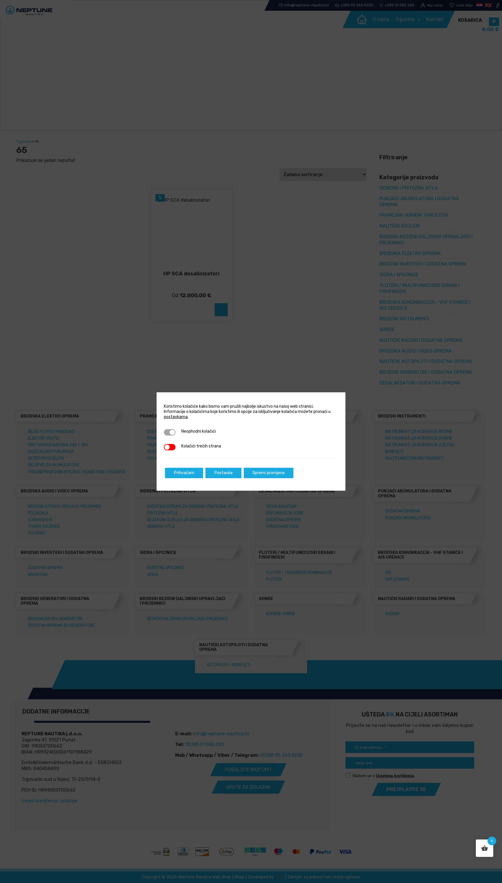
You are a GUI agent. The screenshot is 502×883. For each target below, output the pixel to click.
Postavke (223, 472)
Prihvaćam (184, 472)
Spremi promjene (268, 472)
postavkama (176, 416)
